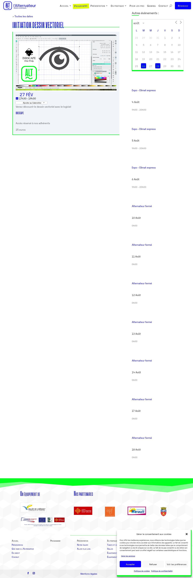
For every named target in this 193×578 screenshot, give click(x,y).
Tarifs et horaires (115, 544)
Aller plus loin (83, 548)
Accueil (64, 6)
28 (157, 66)
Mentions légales (88, 573)
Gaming (151, 6)
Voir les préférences (177, 564)
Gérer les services (128, 556)
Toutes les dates (23, 16)
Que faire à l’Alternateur (23, 548)
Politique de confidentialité (162, 571)
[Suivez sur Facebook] (28, 573)
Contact (163, 6)
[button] (186, 534)
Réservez (183, 5)
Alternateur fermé (142, 206)
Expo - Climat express (144, 90)
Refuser (153, 564)
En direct (16, 552)
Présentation (97, 6)
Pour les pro (137, 6)
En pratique (117, 6)
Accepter (130, 564)
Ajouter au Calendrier (31, 102)
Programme (81, 6)
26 (143, 66)
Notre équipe (82, 544)
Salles (110, 548)
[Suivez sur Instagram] (34, 573)
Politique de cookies (142, 571)
